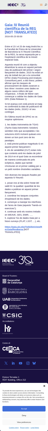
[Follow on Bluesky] (34, 363)
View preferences (24, 422)
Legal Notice (35, 428)
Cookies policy (14, 428)
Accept (24, 409)
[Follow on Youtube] (20, 363)
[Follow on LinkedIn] (13, 363)
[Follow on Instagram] (28, 363)
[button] (44, 386)
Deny (24, 415)
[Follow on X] (6, 363)
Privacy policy (24, 428)
